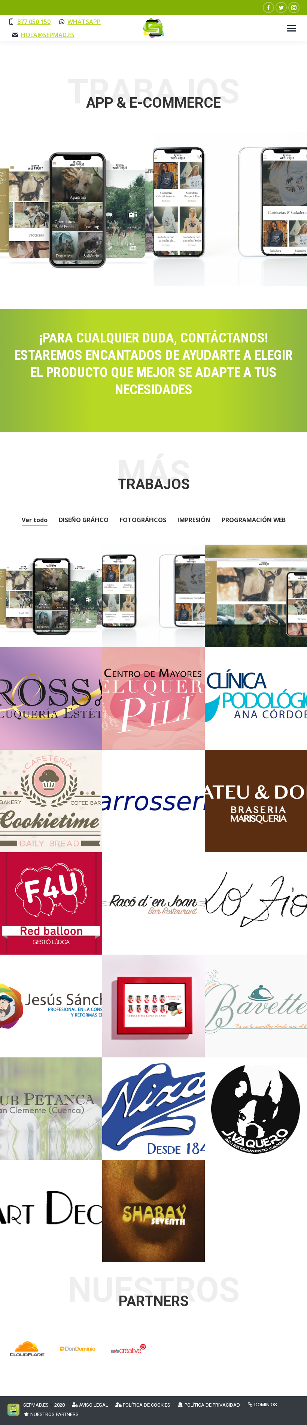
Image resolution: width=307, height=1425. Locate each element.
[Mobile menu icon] (291, 28)
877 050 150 (34, 22)
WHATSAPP (84, 22)
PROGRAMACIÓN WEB (254, 520)
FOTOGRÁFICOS (143, 520)
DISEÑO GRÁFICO (84, 520)
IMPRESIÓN (193, 520)
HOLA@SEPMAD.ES (48, 35)
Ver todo (35, 520)
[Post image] (77, 209)
